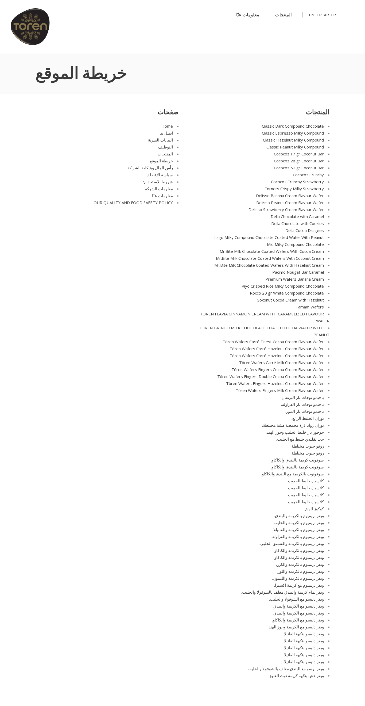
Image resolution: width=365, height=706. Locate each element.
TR (319, 14)
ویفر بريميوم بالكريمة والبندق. (299, 515)
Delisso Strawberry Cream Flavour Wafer (286, 209)
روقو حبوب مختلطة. (307, 453)
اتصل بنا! (166, 133)
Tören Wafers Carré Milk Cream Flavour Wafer (281, 362)
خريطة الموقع (161, 160)
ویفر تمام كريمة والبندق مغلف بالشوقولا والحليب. (282, 592)
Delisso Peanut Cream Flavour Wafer (290, 202)
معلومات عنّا (162, 195)
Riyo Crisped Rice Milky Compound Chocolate (283, 286)
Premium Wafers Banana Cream (294, 279)
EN (311, 14)
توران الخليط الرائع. (308, 418)
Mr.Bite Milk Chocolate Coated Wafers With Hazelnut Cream (269, 265)
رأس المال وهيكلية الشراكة (150, 167)
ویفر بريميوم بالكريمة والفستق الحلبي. (291, 543)
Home (167, 126)
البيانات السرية (160, 140)
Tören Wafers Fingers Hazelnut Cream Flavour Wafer (275, 383)
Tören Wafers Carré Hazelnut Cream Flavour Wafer (277, 348)
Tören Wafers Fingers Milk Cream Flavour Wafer (280, 390)
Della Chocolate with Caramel (297, 216)
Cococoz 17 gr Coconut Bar (299, 154)
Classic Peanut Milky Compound (295, 147)
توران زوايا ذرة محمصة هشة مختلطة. (293, 425)
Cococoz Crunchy (308, 174)
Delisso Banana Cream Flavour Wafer (290, 195)
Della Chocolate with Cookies (297, 223)
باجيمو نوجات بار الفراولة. (302, 404)
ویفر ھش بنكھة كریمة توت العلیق (296, 675)
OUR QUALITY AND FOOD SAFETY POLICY (133, 202)
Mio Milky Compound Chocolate (295, 244)
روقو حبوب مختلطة (308, 446)
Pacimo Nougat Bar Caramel (298, 272)
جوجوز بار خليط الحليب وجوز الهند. (295, 432)
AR (326, 14)
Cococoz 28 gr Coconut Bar (299, 160)
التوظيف (165, 147)
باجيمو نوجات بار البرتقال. (302, 397)
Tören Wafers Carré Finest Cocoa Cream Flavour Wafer (273, 341)
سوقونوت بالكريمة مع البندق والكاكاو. (292, 473)
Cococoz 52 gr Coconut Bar (299, 167)
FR (333, 14)
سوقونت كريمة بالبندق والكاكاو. (297, 460)
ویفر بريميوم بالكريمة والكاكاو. (299, 550)
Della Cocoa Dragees (304, 230)
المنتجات (165, 154)
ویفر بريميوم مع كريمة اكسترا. (299, 585)
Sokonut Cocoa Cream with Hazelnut (290, 300)
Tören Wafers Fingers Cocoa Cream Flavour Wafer (277, 369)
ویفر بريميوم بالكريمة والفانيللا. (298, 529)
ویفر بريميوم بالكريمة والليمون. (298, 578)
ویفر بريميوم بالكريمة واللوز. (300, 571)
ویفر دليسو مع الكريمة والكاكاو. (298, 620)
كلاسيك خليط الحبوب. (305, 480)
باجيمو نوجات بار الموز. (304, 411)
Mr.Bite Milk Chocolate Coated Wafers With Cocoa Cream (272, 251)
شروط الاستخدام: (158, 181)
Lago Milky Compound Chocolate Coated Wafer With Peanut (269, 237)
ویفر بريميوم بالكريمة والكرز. (300, 564)
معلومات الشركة (159, 188)
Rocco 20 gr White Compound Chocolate (287, 293)
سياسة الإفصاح (160, 174)
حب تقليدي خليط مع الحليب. (300, 439)
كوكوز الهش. (313, 508)
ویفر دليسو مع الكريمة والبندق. (298, 606)
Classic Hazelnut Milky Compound (293, 140)
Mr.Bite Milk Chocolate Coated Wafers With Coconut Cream (270, 258)
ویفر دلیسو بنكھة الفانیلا (304, 633)
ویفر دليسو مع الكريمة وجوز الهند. (296, 626)
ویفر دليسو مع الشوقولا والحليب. (296, 599)
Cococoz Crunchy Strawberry (297, 181)
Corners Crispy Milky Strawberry (294, 188)
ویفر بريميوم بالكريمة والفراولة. (297, 536)
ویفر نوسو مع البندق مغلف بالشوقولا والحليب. (285, 668)
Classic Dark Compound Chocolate (293, 126)
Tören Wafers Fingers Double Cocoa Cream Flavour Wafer (270, 376)
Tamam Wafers (310, 307)
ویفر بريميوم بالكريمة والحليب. (298, 522)
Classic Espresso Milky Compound (293, 133)
